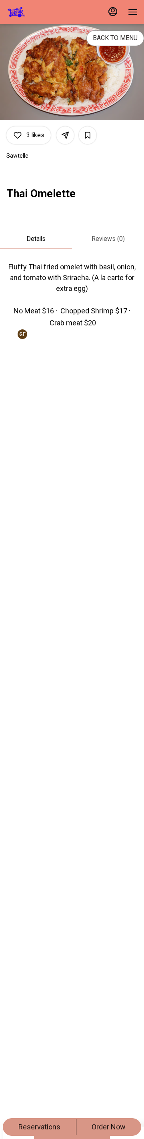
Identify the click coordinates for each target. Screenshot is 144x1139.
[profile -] (113, 11)
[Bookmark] (87, 135)
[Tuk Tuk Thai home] (42, 12)
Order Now (109, 1127)
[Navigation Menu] (133, 12)
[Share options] (65, 135)
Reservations (39, 1127)
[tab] (36, 239)
